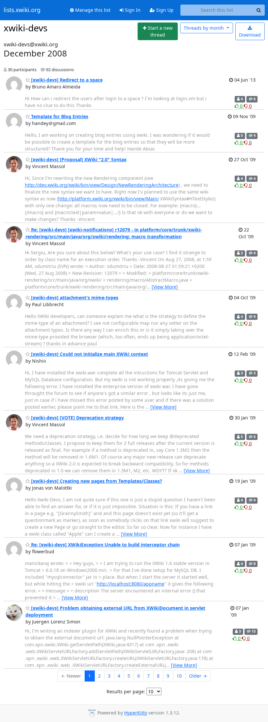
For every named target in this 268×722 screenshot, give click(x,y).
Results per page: (126, 691)
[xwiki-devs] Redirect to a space (66, 80)
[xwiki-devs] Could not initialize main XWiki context (89, 354)
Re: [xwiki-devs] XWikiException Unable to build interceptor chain (105, 545)
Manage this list (92, 10)
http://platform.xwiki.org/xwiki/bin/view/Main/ (108, 199)
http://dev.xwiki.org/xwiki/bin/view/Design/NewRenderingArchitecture (101, 185)
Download (250, 35)
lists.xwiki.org (22, 10)
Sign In (132, 10)
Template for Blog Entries (59, 116)
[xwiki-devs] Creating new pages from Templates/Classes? (96, 481)
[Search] (259, 10)
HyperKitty (135, 713)
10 (179, 676)
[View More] (165, 287)
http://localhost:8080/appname (130, 584)
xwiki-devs (25, 28)
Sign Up (164, 10)
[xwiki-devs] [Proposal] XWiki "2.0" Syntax (78, 159)
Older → (198, 676)
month (204, 28)
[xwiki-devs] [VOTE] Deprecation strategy (77, 418)
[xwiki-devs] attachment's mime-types (74, 297)
